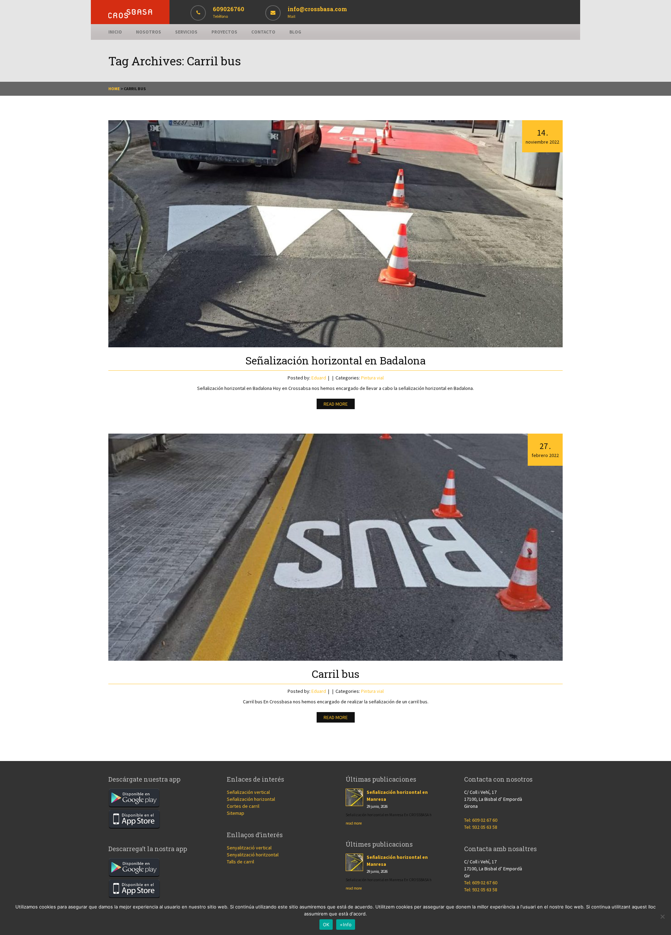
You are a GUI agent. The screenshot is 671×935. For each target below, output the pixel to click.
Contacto (263, 32)
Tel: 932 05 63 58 (480, 827)
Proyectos (224, 32)
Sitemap (235, 813)
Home (114, 88)
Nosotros (148, 32)
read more (354, 823)
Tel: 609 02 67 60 (480, 820)
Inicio (115, 32)
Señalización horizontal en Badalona (335, 360)
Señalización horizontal (251, 799)
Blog (295, 32)
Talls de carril (240, 861)
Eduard (318, 378)
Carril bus (335, 674)
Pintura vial (372, 378)
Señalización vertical (248, 792)
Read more (336, 404)
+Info (346, 924)
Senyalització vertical (249, 848)
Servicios (186, 32)
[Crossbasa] (130, 16)
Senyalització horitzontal (253, 854)
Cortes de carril (243, 806)
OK (326, 924)
